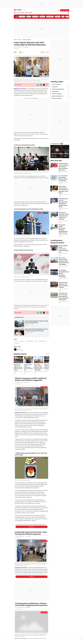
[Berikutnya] (49, 432)
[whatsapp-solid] (38, 85)
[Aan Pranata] (15, 349)
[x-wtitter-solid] (44, 85)
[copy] (47, 85)
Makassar (17, 88)
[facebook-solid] (41, 85)
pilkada (28, 178)
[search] (58, 10)
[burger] (68, 12)
